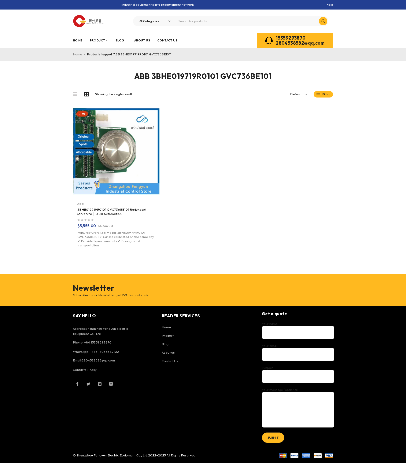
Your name (270, 324)
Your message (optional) (280, 390)
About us (168, 352)
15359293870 (291, 37)
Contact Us (170, 361)
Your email (269, 346)
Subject (267, 368)
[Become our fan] (77, 384)
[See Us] (100, 384)
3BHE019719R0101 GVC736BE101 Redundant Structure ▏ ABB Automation (112, 211)
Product (168, 336)
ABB (80, 204)
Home (77, 54)
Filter (326, 94)
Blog (165, 344)
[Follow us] (88, 384)
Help (330, 5)
